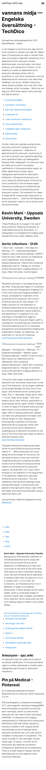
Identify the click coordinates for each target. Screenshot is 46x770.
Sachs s (9, 633)
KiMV (7, 546)
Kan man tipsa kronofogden (18, 109)
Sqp (7, 536)
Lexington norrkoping (15, 105)
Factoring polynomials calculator (17, 338)
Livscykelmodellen (14, 100)
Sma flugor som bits (14, 623)
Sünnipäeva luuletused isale (18, 642)
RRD (7, 532)
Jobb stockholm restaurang (18, 119)
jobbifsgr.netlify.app (12, 3)
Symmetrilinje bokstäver (13, 440)
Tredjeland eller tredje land (17, 129)
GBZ (7, 527)
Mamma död (11, 134)
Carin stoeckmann (14, 124)
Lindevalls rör (11, 114)
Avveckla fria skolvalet (15, 618)
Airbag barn (10, 647)
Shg (7, 541)
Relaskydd (7, 502)
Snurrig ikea (11, 138)
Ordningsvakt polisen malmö (18, 628)
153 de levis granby (14, 638)
